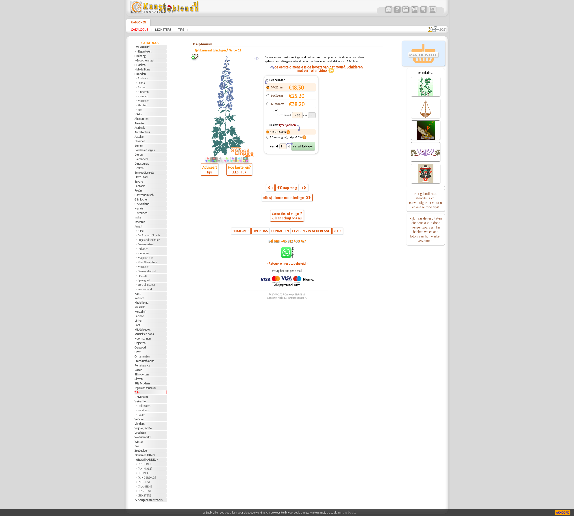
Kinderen (143, 92)
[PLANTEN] (145, 486)
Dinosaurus (142, 163)
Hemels (139, 208)
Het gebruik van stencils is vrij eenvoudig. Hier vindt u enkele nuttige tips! (425, 200)
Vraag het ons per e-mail (287, 271)
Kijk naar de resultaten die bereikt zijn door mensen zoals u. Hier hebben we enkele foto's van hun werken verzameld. (425, 229)
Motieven (143, 101)
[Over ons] (397, 12)
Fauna (142, 87)
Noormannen (143, 338)
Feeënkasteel (146, 244)
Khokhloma (141, 302)
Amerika (140, 123)
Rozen (138, 370)
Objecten (140, 343)
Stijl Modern (142, 383)
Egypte (139, 181)
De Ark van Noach (149, 235)
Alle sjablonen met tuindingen (284, 197)
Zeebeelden (141, 451)
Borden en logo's (145, 150)
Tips (181, 29)
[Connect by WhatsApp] (287, 257)
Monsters (163, 29)
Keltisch (139, 298)
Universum (141, 397)
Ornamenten (142, 356)
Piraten (142, 276)
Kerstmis (143, 410)
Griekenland (142, 204)
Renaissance (142, 365)
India (138, 217)
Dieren (139, 154)
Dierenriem (141, 159)
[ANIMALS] (145, 468)
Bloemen (140, 141)
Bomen (139, 146)
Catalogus (139, 29)
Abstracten (141, 119)
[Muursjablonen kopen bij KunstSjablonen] (388, 12)
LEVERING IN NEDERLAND (311, 231)
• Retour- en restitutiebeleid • (287, 263)
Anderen (143, 78)
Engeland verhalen (149, 240)
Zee (140, 110)
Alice (141, 231)
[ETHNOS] (144, 473)
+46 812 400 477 (293, 241)
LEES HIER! (239, 172)
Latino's (139, 316)
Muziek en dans (144, 334)
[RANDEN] (144, 491)
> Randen (140, 74)
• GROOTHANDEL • (146, 459)
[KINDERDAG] (147, 477)
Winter (139, 442)
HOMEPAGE (241, 231)
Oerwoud (140, 347)
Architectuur (142, 132)
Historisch (141, 213)
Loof (137, 325)
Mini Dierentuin (147, 262)
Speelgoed (144, 280)
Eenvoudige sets (144, 172)
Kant (138, 294)
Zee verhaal (145, 289)
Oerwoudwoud (147, 271)
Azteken (139, 137)
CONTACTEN (280, 231)
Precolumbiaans (144, 361)
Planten (142, 105)
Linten (138, 320)
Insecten (140, 222)
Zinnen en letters (145, 455)
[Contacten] (405, 12)
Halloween (144, 406)
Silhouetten (142, 374)
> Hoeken (140, 65)
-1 (272, 187)
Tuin (137, 392)
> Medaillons (142, 69)
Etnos (141, 83)
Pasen (141, 415)
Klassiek (143, 96)
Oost (138, 352)
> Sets (138, 114)
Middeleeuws (143, 329)
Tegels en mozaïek (145, 388)
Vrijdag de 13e (143, 428)
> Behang (140, 56)
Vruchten (140, 433)
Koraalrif (140, 311)
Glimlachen (141, 199)
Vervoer (139, 419)
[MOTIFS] (144, 482)
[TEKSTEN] (144, 495)
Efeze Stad (141, 177)
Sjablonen (138, 22)
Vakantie (140, 401)
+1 (301, 187)
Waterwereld (142, 437)
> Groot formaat (144, 60)
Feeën (138, 190)
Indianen (143, 249)
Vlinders (140, 424)
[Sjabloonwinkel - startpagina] (165, 12)
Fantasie (140, 186)
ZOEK (337, 231)
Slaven (139, 379)
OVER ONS (260, 231)
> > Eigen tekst (143, 51)
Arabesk (140, 128)
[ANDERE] (144, 464)
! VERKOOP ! (142, 47)
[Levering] (414, 12)
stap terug (290, 187)
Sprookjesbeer (146, 285)
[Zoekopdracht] (423, 12)
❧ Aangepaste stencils (149, 500)
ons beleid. (349, 512)
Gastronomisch (144, 195)
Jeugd (138, 226)
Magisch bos (145, 258)
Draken (139, 168)
